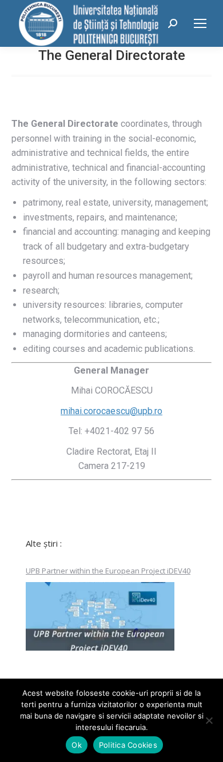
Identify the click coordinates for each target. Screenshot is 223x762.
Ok (76, 744)
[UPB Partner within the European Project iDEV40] (100, 616)
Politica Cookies (128, 744)
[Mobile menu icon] (200, 23)
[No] (208, 720)
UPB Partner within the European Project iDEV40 (108, 571)
